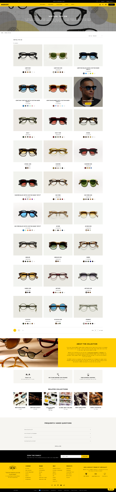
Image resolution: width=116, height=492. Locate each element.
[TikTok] (64, 485)
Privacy (35, 490)
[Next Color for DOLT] (34, 137)
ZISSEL (88, 132)
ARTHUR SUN (88, 288)
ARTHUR (58, 288)
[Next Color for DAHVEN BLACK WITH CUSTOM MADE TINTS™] (34, 199)
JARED (88, 257)
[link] (27, 55)
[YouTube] (61, 485)
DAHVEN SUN (88, 164)
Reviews (40, 472)
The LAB (67, 477)
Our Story (27, 468)
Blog (40, 473)
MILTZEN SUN (88, 195)
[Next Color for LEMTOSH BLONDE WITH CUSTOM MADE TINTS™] (64, 106)
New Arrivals (69, 475)
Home (2, 32)
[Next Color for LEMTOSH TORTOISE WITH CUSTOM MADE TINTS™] (34, 106)
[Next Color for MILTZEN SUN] (95, 199)
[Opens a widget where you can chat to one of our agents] (111, 489)
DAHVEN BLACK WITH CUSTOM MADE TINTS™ (28, 195)
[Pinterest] (58, 485)
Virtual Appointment (29, 472)
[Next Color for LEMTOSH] (34, 72)
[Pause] (97, 1)
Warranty (54, 473)
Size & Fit (41, 468)
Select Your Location (83, 490)
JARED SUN (28, 288)
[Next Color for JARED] (95, 261)
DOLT (27, 132)
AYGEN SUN (88, 226)
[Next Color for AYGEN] (64, 230)
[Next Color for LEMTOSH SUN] (64, 72)
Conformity (60, 490)
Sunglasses (68, 470)
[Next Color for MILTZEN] (64, 199)
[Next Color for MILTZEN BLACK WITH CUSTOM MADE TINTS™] (34, 230)
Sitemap (54, 479)
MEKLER (28, 257)
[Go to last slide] (19, 1)
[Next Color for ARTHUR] (64, 292)
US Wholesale (28, 479)
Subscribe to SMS (42, 479)
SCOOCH (27, 319)
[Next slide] (99, 1)
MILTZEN (58, 195)
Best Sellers (69, 473)
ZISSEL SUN (28, 164)
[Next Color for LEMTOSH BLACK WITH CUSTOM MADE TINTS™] (95, 73)
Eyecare (26, 473)
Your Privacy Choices (45, 490)
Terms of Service (74, 490)
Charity (26, 475)
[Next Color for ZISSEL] (95, 137)
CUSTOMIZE (111, 4)
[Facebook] (52, 485)
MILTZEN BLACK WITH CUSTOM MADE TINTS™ (28, 226)
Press (40, 475)
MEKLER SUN (58, 257)
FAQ (53, 475)
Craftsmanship (42, 470)
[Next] (23, 330)
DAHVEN (58, 164)
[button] (102, 4)
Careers (54, 477)
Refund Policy (66, 490)
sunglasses (101, 352)
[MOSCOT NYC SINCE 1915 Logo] (4, 4)
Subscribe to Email (43, 477)
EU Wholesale (28, 477)
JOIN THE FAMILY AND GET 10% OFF (59, 1)
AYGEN (58, 226)
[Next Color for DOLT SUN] (64, 137)
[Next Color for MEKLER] (34, 261)
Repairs (54, 472)
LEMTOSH (28, 68)
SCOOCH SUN (58, 319)
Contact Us (55, 481)
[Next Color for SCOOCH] (34, 323)
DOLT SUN (58, 132)
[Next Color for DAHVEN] (64, 168)
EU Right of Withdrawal (57, 470)
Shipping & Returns (56, 468)
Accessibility (53, 490)
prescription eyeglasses (93, 352)
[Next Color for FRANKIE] (95, 323)
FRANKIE (88, 319)
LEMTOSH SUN (58, 68)
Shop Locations (28, 470)
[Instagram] (55, 485)
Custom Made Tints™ (70, 472)
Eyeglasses (68, 468)
